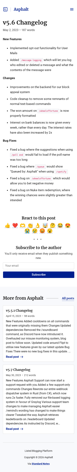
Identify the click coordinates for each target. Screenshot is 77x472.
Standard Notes (41, 463)
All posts (68, 298)
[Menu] (72, 9)
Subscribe (39, 274)
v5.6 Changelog (25, 22)
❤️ (15, 225)
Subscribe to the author (38, 247)
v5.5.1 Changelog (19, 310)
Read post (12, 356)
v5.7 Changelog (18, 370)
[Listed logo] (5, 9)
